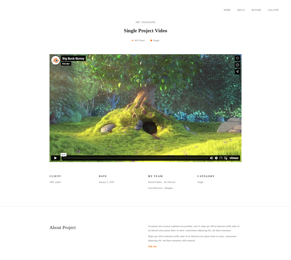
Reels (241, 10)
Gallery (273, 10)
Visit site (152, 246)
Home (227, 10)
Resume (256, 10)
